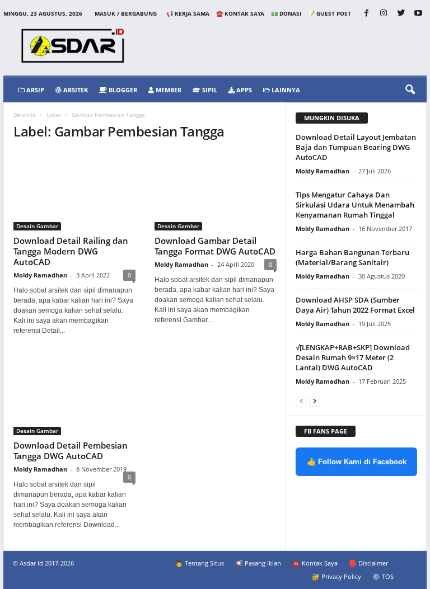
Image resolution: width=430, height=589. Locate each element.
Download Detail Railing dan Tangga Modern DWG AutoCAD (70, 251)
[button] (410, 90)
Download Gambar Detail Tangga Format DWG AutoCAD (215, 246)
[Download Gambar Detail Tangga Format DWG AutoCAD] (216, 191)
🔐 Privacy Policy (336, 576)
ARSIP (34, 90)
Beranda (24, 115)
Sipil (208, 90)
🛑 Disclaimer (368, 563)
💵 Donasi (286, 13)
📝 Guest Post (329, 13)
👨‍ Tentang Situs (199, 563)
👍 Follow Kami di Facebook (356, 462)
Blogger (122, 90)
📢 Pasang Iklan (258, 563)
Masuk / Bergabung (126, 13)
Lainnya (285, 90)
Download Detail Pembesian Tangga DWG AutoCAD (70, 450)
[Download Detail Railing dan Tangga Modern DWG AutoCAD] (74, 191)
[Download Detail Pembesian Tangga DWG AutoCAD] (74, 395)
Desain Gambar (37, 226)
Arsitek (75, 90)
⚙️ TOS (383, 576)
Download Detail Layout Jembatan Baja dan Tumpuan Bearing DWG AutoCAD (356, 147)
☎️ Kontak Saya (240, 13)
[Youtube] (418, 14)
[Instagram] (383, 14)
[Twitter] (401, 14)
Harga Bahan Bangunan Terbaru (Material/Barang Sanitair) (352, 257)
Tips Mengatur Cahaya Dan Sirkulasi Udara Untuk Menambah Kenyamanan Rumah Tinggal (355, 205)
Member (167, 90)
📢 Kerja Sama (187, 13)
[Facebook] (366, 14)
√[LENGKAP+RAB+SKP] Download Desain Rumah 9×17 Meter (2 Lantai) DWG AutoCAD (353, 357)
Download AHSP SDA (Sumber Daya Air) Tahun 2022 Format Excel (355, 305)
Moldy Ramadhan (40, 275)
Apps (243, 90)
